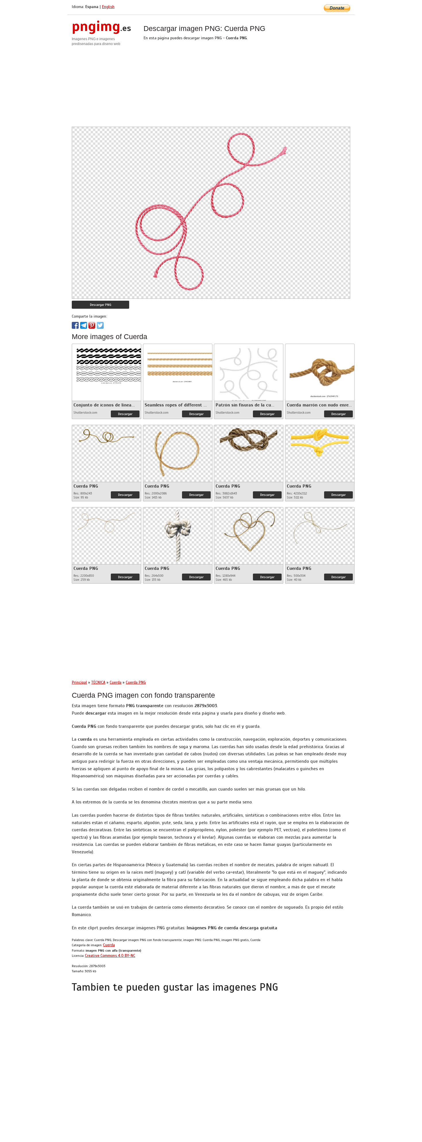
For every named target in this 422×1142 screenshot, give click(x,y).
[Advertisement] (211, 86)
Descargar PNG (100, 305)
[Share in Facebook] (75, 325)
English (108, 6)
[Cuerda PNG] (106, 435)
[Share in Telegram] (83, 325)
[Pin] (91, 325)
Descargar (125, 414)
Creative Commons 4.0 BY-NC (110, 955)
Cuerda (109, 944)
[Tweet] (100, 325)
